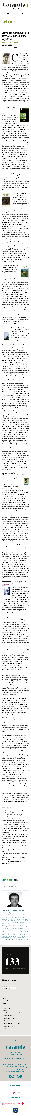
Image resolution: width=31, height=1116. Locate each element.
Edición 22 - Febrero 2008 (10, 886)
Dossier (4, 1011)
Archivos (5, 986)
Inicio (4, 996)
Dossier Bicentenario (9, 1026)
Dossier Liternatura (9, 1015)
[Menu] (7, 14)
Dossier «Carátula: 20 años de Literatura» (15, 1013)
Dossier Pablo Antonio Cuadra (12, 1023)
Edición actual (6, 1008)
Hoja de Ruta (6, 1001)
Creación (4, 1003)
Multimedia (6, 1029)
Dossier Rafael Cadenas (10, 1018)
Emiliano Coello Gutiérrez (10, 43)
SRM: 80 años (7, 1021)
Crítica (9, 21)
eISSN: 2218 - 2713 (15, 1053)
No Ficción (5, 1006)
